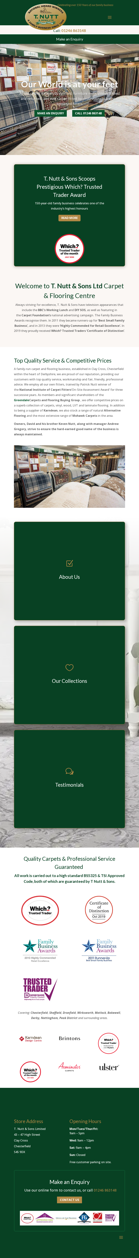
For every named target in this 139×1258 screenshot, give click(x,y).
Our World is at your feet (69, 84)
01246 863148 (105, 1190)
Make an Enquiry (50, 113)
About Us (69, 577)
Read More (69, 218)
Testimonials (69, 785)
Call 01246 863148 (88, 113)
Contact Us (69, 1200)
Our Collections (69, 681)
